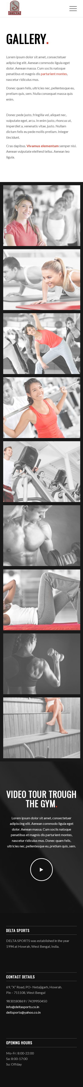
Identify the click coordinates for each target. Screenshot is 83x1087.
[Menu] (71, 8)
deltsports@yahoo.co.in (23, 1012)
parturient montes (54, 74)
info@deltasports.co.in (22, 1007)
